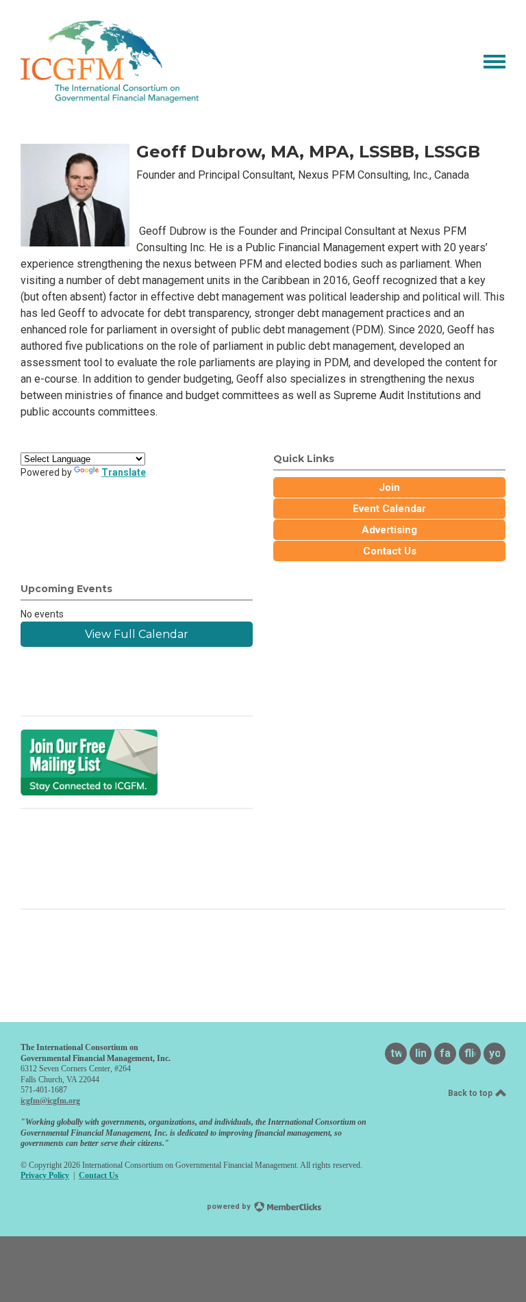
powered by (230, 1206)
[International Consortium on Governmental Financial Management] (110, 98)
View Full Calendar (136, 634)
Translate (123, 472)
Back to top (471, 1093)
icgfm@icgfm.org (50, 1101)
